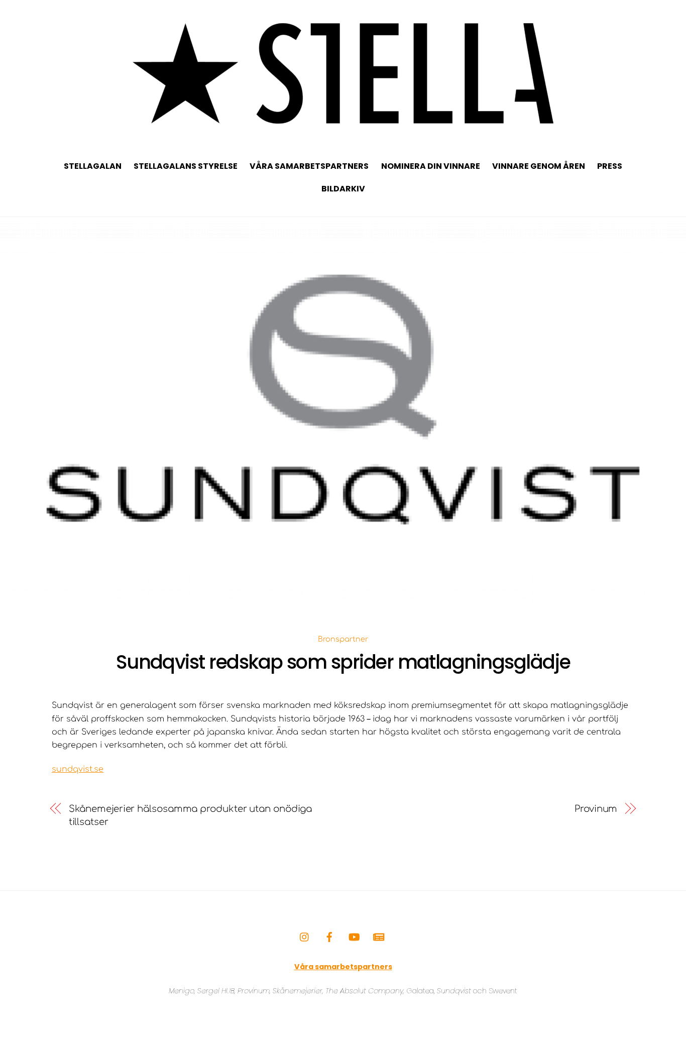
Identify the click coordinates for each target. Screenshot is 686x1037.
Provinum (596, 809)
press (609, 166)
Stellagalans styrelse (186, 166)
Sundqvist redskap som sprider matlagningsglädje (343, 662)
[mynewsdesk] (379, 936)
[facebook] (329, 936)
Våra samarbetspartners (309, 166)
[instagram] (305, 936)
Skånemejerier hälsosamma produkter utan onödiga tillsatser (190, 815)
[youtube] (354, 936)
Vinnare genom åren (538, 166)
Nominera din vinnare (430, 166)
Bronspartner (343, 639)
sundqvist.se (77, 769)
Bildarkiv (343, 188)
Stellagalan (93, 166)
